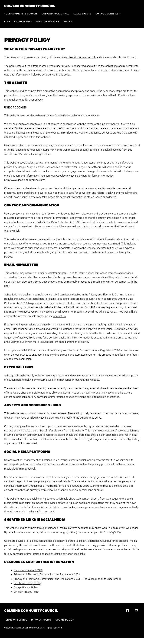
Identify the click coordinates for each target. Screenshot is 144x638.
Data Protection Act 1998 (28, 570)
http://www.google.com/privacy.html (24, 180)
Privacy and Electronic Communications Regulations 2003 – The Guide (54, 578)
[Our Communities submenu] (119, 13)
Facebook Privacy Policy (27, 583)
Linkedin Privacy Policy (26, 591)
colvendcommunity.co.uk (81, 57)
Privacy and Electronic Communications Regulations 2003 (47, 574)
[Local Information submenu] (31, 21)
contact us (59, 316)
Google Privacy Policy (26, 587)
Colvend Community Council (29, 6)
